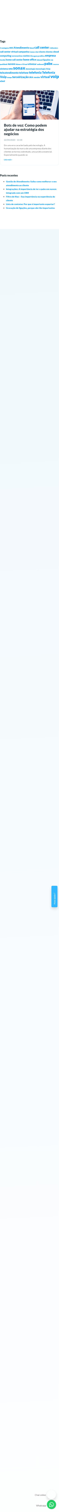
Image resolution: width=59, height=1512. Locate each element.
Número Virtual (21, 64)
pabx (48, 63)
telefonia (35, 72)
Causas (32, 52)
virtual (45, 77)
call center (41, 47)
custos (26, 55)
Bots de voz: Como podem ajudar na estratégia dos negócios (25, 129)
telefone (23, 72)
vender (37, 77)
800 (11, 48)
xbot (2, 81)
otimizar (32, 64)
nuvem (11, 63)
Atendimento (21, 47)
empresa (50, 55)
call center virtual (9, 51)
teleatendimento (9, 72)
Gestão (2, 60)
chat (36, 52)
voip (54, 76)
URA (31, 77)
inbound (40, 60)
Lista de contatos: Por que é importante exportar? (30, 204)
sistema (4, 68)
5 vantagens (4, 48)
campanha (23, 51)
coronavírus (17, 56)
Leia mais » (8, 159)
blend (32, 48)
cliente (42, 52)
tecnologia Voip (43, 69)
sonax (19, 67)
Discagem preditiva (37, 56)
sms (10, 68)
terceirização (20, 77)
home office (29, 59)
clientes (49, 52)
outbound (40, 64)
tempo (9, 77)
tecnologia (30, 69)
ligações (46, 60)
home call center (14, 59)
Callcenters (54, 48)
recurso (56, 64)
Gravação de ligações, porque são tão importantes (30, 208)
